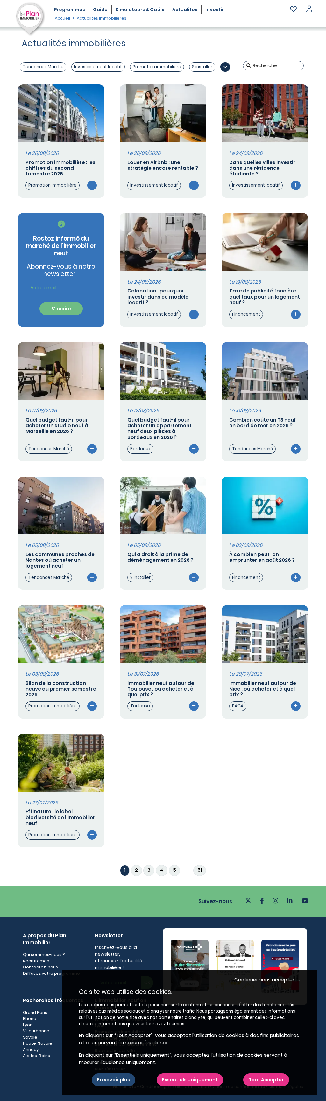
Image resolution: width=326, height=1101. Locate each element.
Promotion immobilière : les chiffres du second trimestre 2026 (60, 168)
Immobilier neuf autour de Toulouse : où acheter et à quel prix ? (160, 689)
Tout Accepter (266, 1080)
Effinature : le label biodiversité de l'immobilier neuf (60, 817)
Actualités (184, 9)
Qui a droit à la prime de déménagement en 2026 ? (160, 557)
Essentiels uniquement (190, 1080)
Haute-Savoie (37, 1043)
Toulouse (140, 706)
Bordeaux (140, 449)
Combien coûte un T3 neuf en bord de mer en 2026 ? (262, 422)
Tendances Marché (43, 67)
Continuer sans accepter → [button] (267, 979)
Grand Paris (35, 1012)
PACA (238, 706)
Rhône (29, 1018)
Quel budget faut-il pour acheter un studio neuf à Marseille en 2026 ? (56, 425)
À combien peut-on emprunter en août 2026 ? (262, 557)
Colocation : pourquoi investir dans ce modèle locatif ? (157, 296)
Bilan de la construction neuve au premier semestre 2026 (60, 689)
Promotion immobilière (157, 67)
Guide (100, 9)
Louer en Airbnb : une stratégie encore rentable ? (162, 165)
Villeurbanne (36, 1031)
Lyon (27, 1025)
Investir (214, 9)
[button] (309, 10)
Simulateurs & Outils (140, 9)
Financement (246, 314)
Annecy (31, 1050)
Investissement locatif (98, 67)
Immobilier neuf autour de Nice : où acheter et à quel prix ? (262, 689)
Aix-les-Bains (36, 1056)
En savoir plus (113, 1080)
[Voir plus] (225, 67)
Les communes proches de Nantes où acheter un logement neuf (60, 560)
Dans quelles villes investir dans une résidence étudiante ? (262, 168)
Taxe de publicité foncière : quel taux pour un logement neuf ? (264, 296)
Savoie (30, 1037)
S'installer (202, 67)
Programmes (69, 9)
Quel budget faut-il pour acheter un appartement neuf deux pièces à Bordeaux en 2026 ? (159, 428)
